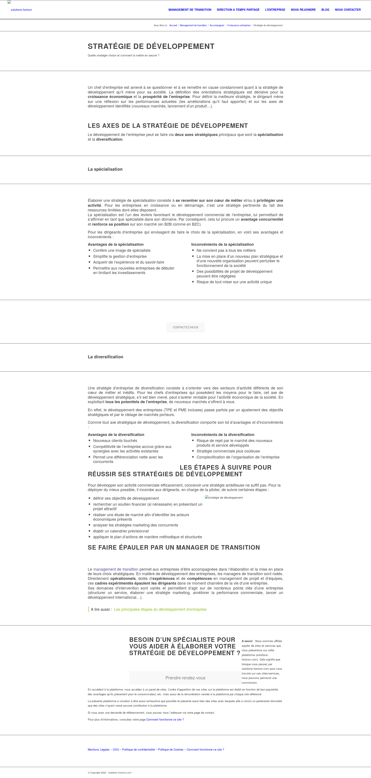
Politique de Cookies (171, 749)
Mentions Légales (99, 749)
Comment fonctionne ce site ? (165, 719)
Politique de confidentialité (138, 749)
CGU (116, 749)
